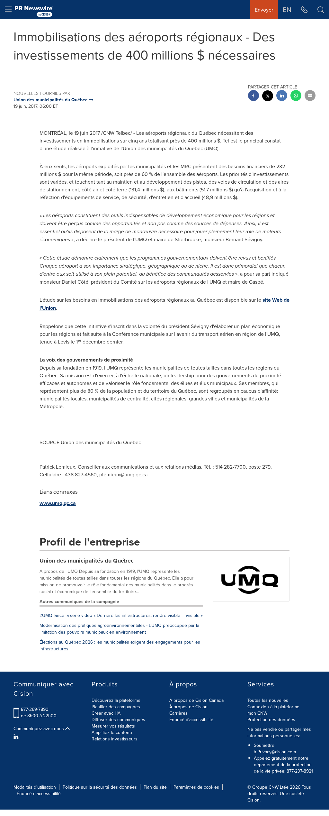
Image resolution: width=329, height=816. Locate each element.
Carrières (178, 713)
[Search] (321, 9)
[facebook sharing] (253, 96)
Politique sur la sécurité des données (100, 787)
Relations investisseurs (115, 739)
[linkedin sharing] (281, 96)
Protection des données (271, 719)
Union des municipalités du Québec (87, 560)
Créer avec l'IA (106, 713)
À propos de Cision (188, 706)
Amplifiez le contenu (112, 732)
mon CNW (257, 713)
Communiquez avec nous (39, 728)
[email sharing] (310, 96)
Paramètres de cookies (196, 787)
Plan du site (155, 787)
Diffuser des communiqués (118, 719)
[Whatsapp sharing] (295, 96)
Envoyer (264, 9)
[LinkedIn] (16, 736)
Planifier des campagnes (116, 706)
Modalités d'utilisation (34, 787)
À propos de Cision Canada (196, 700)
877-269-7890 (35, 709)
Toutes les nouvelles (267, 700)
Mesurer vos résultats (113, 726)
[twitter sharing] (267, 96)
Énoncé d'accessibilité (191, 719)
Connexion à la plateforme (273, 706)
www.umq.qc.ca (58, 503)
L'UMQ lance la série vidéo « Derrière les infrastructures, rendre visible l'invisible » (121, 615)
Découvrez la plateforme (116, 700)
